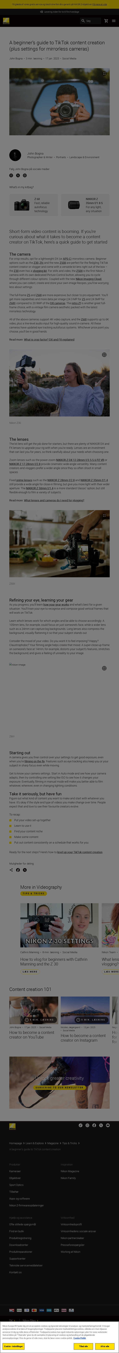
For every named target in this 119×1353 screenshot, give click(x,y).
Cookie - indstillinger (13, 1346)
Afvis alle (105, 1346)
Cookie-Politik (79, 1338)
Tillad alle (83, 1346)
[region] (59, 1337)
